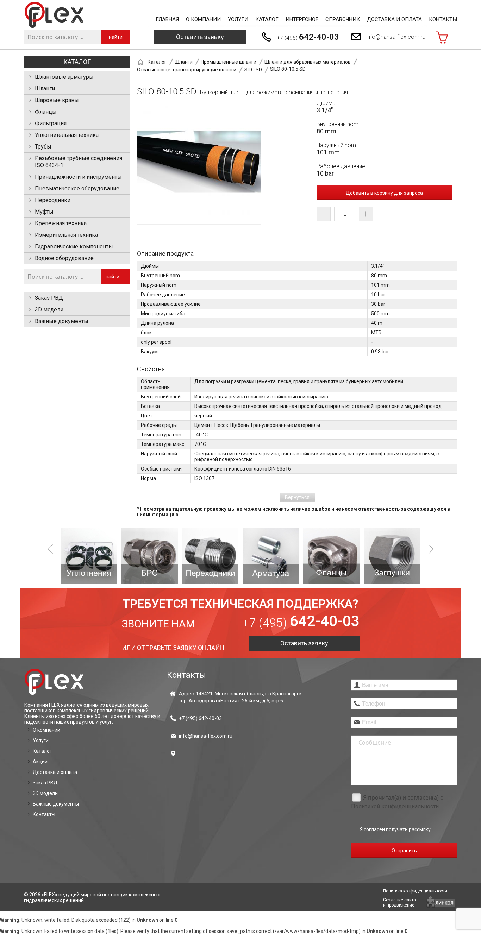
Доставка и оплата (394, 19)
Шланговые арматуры (64, 77)
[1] (89, 556)
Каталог (267, 19)
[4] (271, 556)
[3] (210, 556)
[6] (392, 556)
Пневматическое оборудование (77, 188)
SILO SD (253, 69)
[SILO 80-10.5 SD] (199, 162)
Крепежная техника (61, 223)
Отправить (404, 850)
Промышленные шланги (228, 62)
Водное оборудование (64, 258)
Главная (167, 19)
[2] (149, 556)
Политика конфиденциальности (415, 891)
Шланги (45, 88)
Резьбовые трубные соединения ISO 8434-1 (78, 162)
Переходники (52, 200)
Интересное (302, 19)
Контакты (443, 19)
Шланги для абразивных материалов (307, 62)
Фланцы (46, 111)
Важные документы (61, 321)
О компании (203, 19)
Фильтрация (51, 123)
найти (116, 37)
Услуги (238, 19)
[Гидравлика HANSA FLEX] (54, 15)
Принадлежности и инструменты (78, 176)
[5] (331, 556)
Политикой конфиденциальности (395, 806)
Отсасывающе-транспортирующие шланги (186, 69)
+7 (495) (308, 37)
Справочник (342, 19)
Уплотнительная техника (67, 135)
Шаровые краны (57, 100)
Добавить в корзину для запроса (384, 193)
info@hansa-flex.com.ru (395, 36)
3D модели (49, 309)
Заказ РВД (49, 298)
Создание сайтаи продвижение (399, 902)
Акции (40, 761)
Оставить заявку (200, 36)
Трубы (43, 146)
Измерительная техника (66, 235)
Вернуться (297, 497)
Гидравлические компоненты (74, 246)
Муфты (44, 211)
